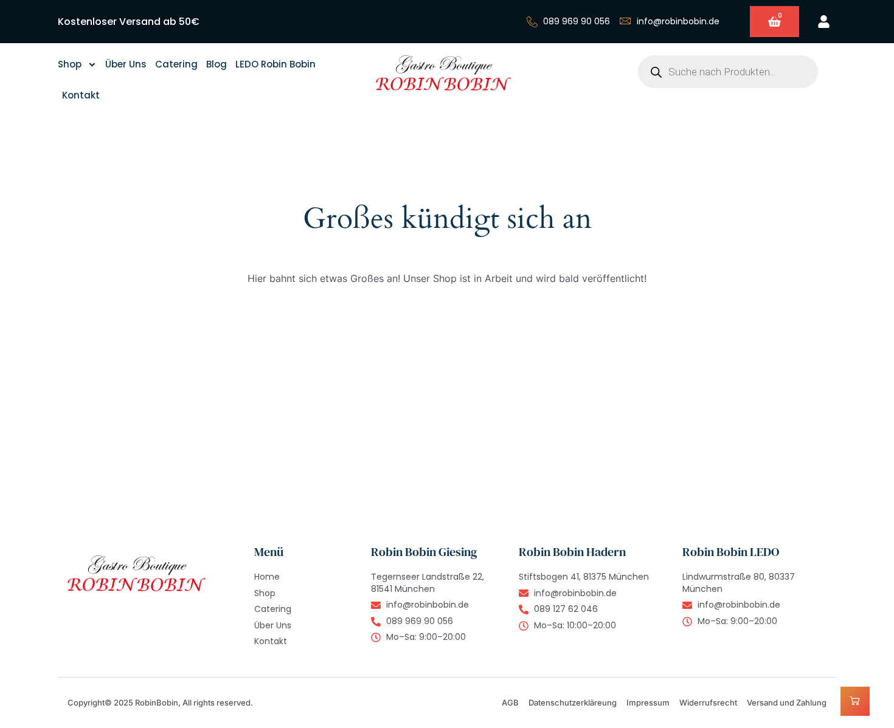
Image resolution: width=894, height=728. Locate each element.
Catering (176, 64)
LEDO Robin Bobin (275, 64)
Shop (69, 64)
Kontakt (81, 95)
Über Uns (126, 64)
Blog (216, 64)
